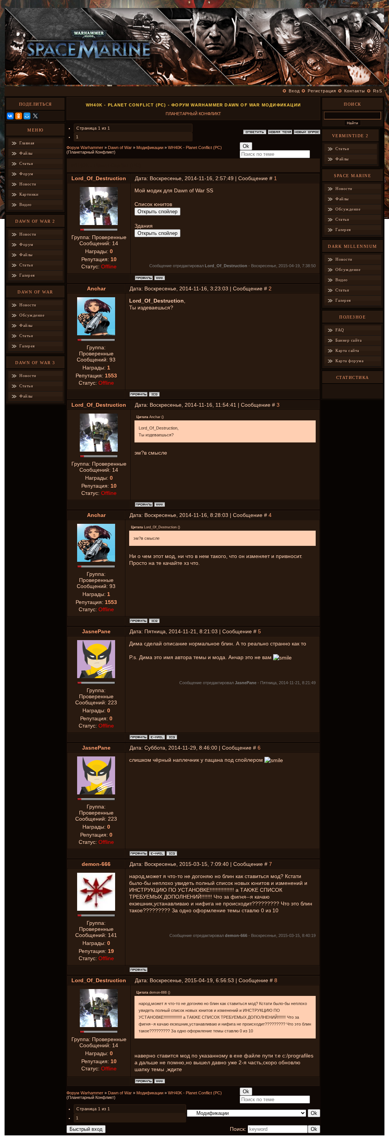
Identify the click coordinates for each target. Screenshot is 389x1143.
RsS (377, 91)
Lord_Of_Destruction (98, 178)
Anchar (96, 288)
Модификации (149, 147)
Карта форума (349, 360)
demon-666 (96, 864)
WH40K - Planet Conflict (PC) (195, 147)
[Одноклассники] (18, 116)
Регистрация (322, 91)
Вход (294, 91)
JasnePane (96, 631)
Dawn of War (120, 147)
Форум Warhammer (84, 147)
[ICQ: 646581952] (171, 737)
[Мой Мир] (27, 116)
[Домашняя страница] (159, 278)
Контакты (354, 91)
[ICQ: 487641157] (154, 394)
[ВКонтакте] (10, 116)
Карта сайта (347, 350)
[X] (35, 116)
